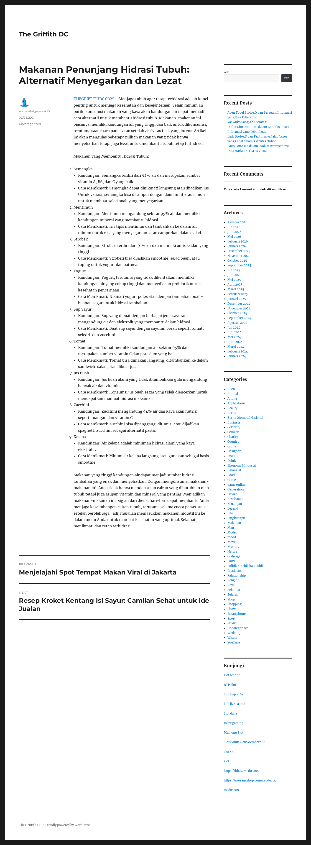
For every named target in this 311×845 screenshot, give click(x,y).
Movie (231, 542)
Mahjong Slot (233, 733)
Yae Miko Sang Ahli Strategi (247, 122)
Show (231, 609)
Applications (236, 403)
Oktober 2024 (237, 313)
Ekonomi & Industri (241, 465)
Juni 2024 (234, 332)
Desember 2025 (238, 251)
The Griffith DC (44, 34)
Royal (231, 585)
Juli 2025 (233, 270)
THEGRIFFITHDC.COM (94, 99)
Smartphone (236, 614)
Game (231, 480)
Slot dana (230, 713)
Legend (232, 509)
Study (231, 623)
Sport (231, 618)
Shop (231, 599)
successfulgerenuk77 (34, 111)
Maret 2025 (235, 289)
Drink (231, 461)
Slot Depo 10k (233, 694)
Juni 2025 (234, 275)
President (234, 571)
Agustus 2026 (237, 222)
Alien (231, 389)
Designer (234, 451)
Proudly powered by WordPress (67, 825)
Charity (232, 437)
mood (231, 537)
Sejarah (232, 595)
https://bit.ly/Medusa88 (241, 771)
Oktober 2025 (237, 261)
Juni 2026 (234, 232)
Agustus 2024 (237, 323)
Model (232, 532)
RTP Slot (230, 685)
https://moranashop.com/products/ (250, 780)
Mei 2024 (234, 337)
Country (233, 442)
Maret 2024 (235, 347)
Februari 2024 (237, 351)
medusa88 (231, 790)
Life (230, 513)
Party (231, 561)
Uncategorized (30, 124)
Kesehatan (235, 499)
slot (226, 761)
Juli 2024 (233, 327)
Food (231, 475)
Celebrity (233, 427)
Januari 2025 (236, 299)
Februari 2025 (237, 294)
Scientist (233, 590)
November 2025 (238, 256)
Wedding (233, 633)
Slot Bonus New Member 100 (244, 742)
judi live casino (234, 704)
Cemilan (233, 432)
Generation (235, 489)
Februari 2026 (237, 241)
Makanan (234, 523)
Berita (231, 413)
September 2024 (239, 318)
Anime (232, 399)
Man (230, 528)
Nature (232, 552)
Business (234, 422)
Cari (226, 72)
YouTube (233, 642)
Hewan (232, 494)
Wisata (232, 638)
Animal (232, 394)
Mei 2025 (234, 280)
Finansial (234, 470)
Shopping (234, 604)
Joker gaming (233, 723)
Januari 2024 (236, 356)
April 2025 (234, 284)
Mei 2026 (234, 237)
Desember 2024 (238, 304)
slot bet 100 (232, 675)
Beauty (232, 408)
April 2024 (234, 342)
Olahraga (233, 556)
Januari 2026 (236, 246)
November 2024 (238, 308)
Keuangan (234, 504)
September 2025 (239, 265)
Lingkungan (236, 518)
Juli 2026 (233, 227)
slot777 (229, 752)
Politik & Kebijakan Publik (246, 566)
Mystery (233, 547)
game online (236, 485)
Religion (233, 580)
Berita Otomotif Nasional (245, 418)
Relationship (236, 575)
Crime (231, 446)
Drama (232, 456)
